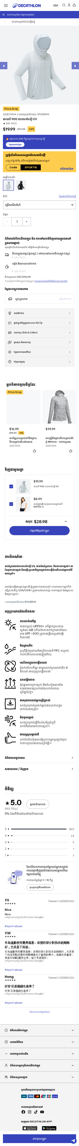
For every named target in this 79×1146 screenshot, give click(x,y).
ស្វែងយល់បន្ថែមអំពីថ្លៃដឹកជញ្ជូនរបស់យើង (51, 281)
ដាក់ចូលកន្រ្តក (39, 1138)
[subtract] (7, 221)
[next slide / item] (75, 65)
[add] (26, 221)
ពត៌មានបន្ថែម (66, 168)
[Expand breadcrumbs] (4, 21)
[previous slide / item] (3, 65)
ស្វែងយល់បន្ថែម (15, 144)
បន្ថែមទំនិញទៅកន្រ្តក (39, 530)
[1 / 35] (39, 65)
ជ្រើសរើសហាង (65, 298)
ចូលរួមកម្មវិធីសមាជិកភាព (40, 887)
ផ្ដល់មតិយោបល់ (37, 804)
